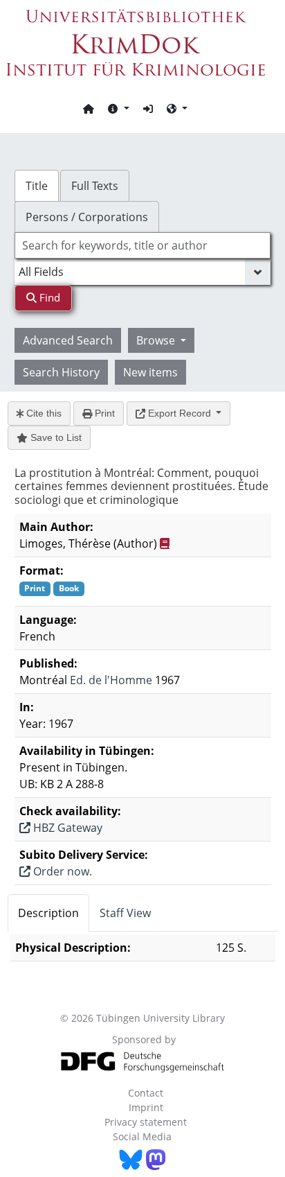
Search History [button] (61, 372)
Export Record (179, 413)
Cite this (43, 413)
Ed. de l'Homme (111, 680)
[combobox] (143, 245)
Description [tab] (48, 913)
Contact (145, 1092)
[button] (118, 108)
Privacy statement (145, 1121)
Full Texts (94, 185)
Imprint (146, 1107)
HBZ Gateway (66, 827)
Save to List (55, 437)
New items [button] (150, 372)
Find (48, 297)
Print (103, 413)
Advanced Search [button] (68, 340)
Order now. (61, 871)
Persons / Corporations (87, 217)
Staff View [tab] (125, 913)
